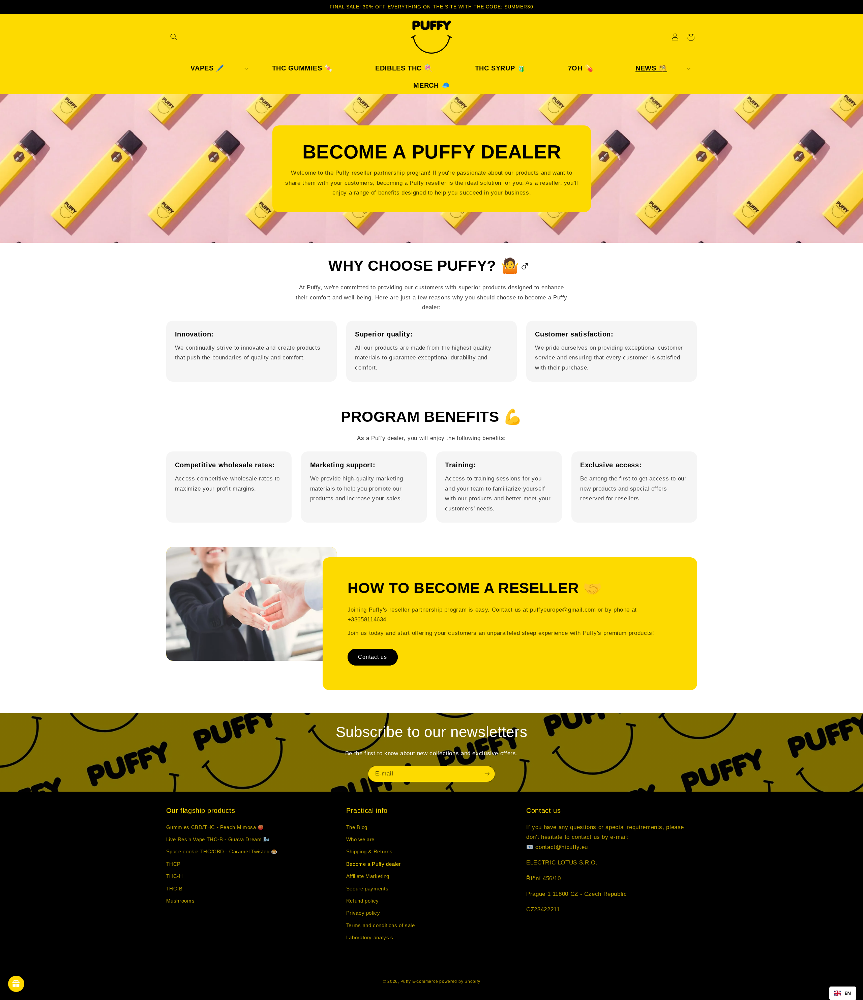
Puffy (405, 981)
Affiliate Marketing (367, 876)
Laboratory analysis (369, 937)
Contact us (372, 657)
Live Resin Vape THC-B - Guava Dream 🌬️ (218, 839)
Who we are (360, 839)
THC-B (174, 888)
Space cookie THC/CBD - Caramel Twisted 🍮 (221, 851)
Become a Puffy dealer (373, 864)
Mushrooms (180, 901)
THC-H (174, 876)
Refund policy (362, 901)
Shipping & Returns (369, 851)
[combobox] (842, 993)
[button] (174, 37)
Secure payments (367, 888)
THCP (173, 864)
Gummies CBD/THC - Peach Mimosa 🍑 (215, 827)
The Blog (356, 827)
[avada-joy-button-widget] (16, 984)
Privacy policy (363, 913)
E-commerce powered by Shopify (446, 981)
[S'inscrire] (487, 774)
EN (847, 993)
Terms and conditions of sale (380, 925)
